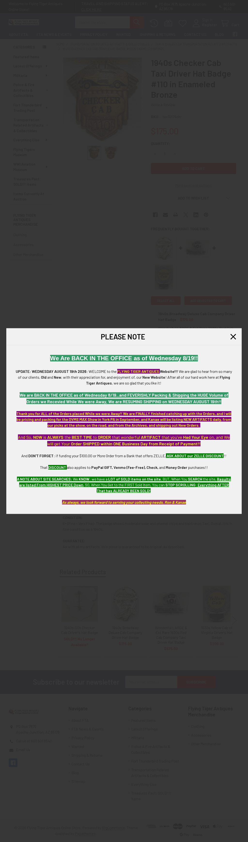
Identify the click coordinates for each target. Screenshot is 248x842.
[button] (233, 336)
